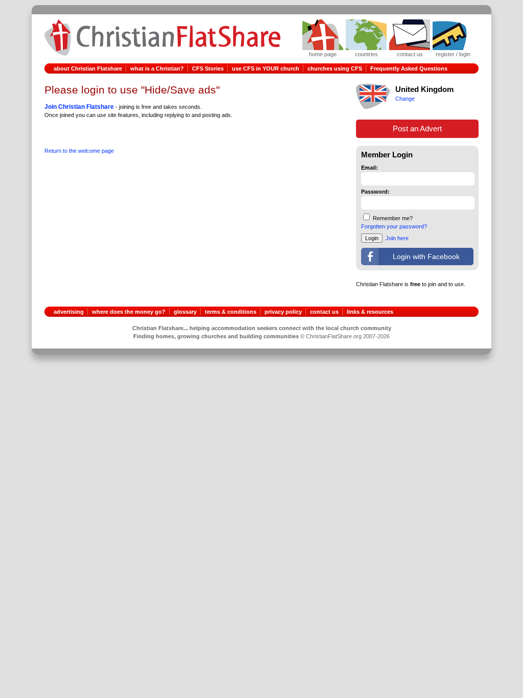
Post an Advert (417, 128)
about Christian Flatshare (88, 68)
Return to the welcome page (79, 151)
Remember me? (393, 218)
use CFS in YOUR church (265, 68)
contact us (324, 312)
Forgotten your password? (394, 226)
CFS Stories (208, 68)
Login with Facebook (426, 256)
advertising (69, 312)
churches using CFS (334, 68)
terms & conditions (230, 312)
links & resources (370, 312)
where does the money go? (128, 312)
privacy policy (283, 312)
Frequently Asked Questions (408, 68)
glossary (185, 312)
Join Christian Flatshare (79, 106)
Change (405, 99)
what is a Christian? (157, 68)
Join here (397, 238)
